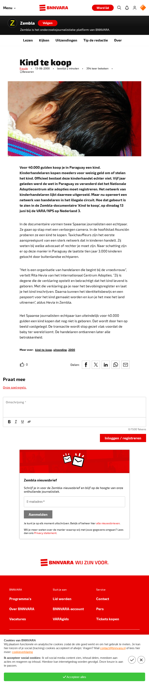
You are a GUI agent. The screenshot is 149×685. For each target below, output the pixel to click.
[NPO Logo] (143, 8)
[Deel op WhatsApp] (116, 365)
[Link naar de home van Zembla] (12, 23)
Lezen (28, 40)
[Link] (29, 422)
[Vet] (9, 422)
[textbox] (74, 407)
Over (118, 40)
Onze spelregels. (15, 387)
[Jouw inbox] (127, 7)
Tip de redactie (95, 40)
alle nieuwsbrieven (108, 523)
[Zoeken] (119, 7)
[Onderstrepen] (22, 422)
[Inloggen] (134, 7)
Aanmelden (38, 514)
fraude (24, 68)
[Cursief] (16, 422)
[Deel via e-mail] (125, 365)
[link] (43, 349)
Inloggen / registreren (123, 438)
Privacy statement (45, 533)
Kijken (44, 40)
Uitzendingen (66, 40)
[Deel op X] (96, 365)
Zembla (27, 23)
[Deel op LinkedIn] (106, 365)
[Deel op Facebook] (86, 365)
